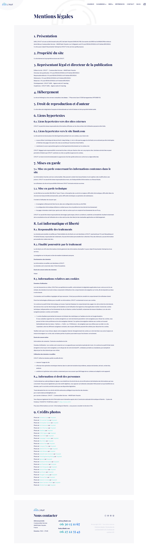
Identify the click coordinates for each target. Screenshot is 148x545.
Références (120, 4)
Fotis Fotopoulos (44, 467)
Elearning (101, 4)
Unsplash (53, 417)
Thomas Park (43, 477)
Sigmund (41, 459)
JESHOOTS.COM (44, 448)
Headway (42, 430)
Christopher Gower (45, 422)
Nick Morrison (43, 428)
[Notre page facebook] (105, 516)
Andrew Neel (43, 443)
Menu (145, 4)
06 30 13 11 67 (70, 524)
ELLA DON (42, 435)
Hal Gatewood (43, 425)
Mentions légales (100, 527)
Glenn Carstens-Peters (46, 482)
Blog (139, 4)
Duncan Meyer (43, 469)
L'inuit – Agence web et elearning (7, 4)
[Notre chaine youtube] (113, 516)
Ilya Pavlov (42, 472)
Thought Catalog (44, 474)
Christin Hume (43, 485)
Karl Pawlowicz (43, 464)
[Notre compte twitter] (108, 516)
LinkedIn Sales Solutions (46, 454)
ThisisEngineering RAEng (46, 456)
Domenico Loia (43, 417)
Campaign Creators (45, 438)
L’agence (90, 4)
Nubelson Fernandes (45, 461)
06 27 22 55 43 (70, 531)
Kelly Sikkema (43, 451)
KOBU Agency (43, 433)
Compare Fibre (43, 446)
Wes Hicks (42, 441)
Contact (130, 4)
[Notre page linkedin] (111, 516)
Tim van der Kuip (44, 420)
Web (110, 4)
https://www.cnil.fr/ (65, 402)
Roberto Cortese (44, 480)
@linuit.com (64, 521)
